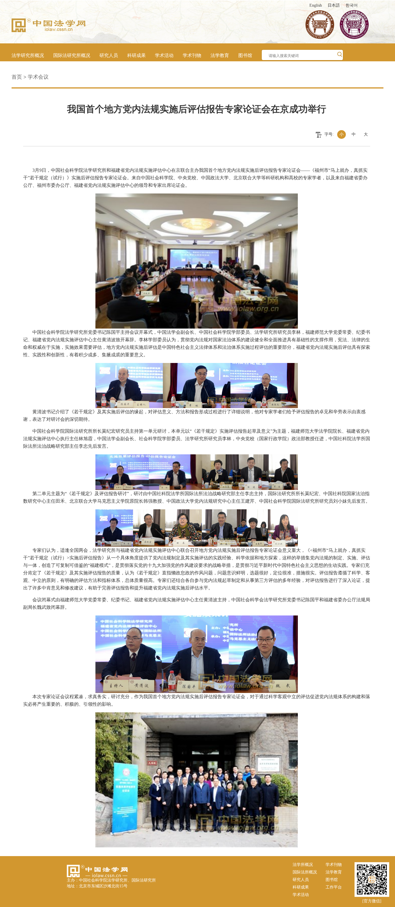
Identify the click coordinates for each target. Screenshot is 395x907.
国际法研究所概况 (71, 55)
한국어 (352, 5)
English (315, 5)
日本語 (334, 5)
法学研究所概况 (28, 55)
